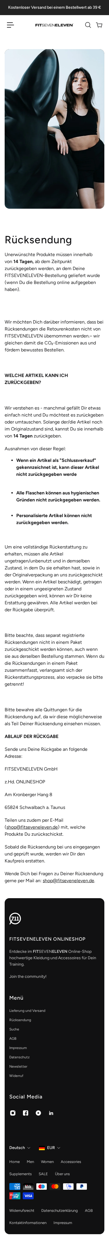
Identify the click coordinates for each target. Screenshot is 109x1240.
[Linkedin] (51, 1113)
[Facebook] (25, 1113)
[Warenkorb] (98, 25)
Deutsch (17, 1147)
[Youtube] (38, 1113)
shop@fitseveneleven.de (32, 827)
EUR (51, 1147)
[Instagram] (12, 1113)
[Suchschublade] (87, 25)
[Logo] (54, 25)
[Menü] (10, 25)
